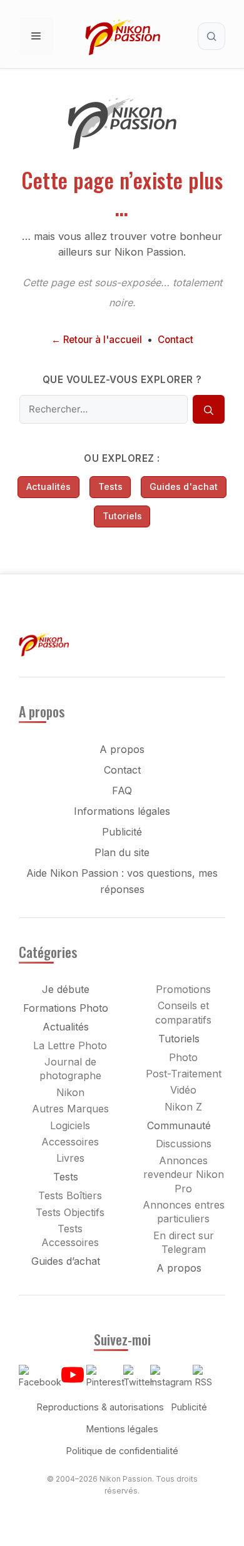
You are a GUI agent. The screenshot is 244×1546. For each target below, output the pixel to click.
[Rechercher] (208, 409)
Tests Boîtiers (70, 1195)
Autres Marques (70, 1108)
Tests (110, 486)
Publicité (122, 831)
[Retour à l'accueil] (122, 146)
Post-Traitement (183, 1073)
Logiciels (70, 1125)
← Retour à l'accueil (96, 340)
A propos (122, 749)
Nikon (70, 1092)
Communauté (179, 1125)
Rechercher (211, 36)
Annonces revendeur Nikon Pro (183, 1174)
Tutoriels (122, 516)
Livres (70, 1158)
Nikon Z (183, 1106)
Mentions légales (122, 1429)
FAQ (122, 790)
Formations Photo (65, 1008)
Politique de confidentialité (122, 1450)
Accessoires (70, 1141)
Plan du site (122, 852)
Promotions (183, 989)
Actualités (48, 486)
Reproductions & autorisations (100, 1407)
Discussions (183, 1143)
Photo (183, 1057)
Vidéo (183, 1090)
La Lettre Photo (70, 1045)
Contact (175, 340)
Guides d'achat (184, 486)
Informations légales (122, 811)
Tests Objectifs (70, 1212)
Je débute (65, 989)
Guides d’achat (65, 1261)
